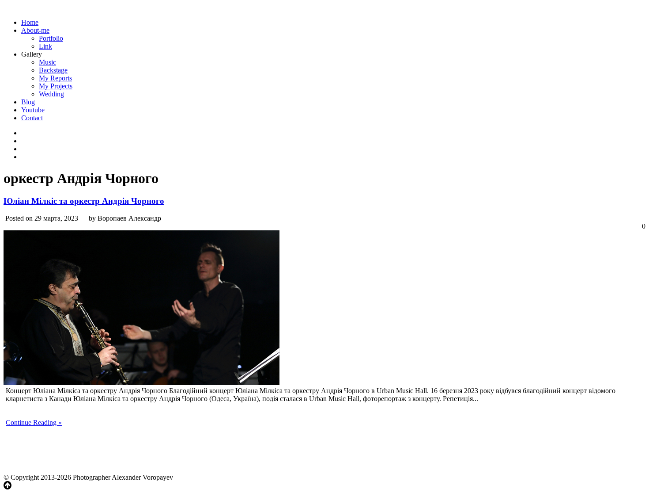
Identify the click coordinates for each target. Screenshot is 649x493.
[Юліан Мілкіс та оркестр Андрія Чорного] (141, 382)
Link (45, 46)
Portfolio (51, 38)
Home (29, 22)
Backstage (53, 70)
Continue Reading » (34, 422)
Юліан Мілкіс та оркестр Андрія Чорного (84, 201)
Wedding (51, 94)
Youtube (33, 110)
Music (47, 62)
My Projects (55, 86)
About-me (35, 30)
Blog (28, 102)
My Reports (55, 78)
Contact (32, 118)
